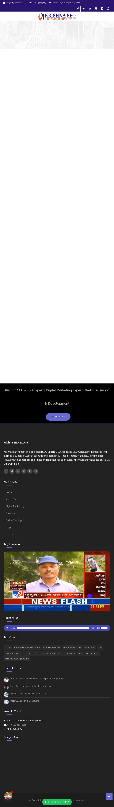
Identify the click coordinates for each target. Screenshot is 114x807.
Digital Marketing (96, 158)
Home (8, 492)
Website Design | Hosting (17, 659)
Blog (8, 527)
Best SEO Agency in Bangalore (93, 236)
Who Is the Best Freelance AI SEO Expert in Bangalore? (36, 679)
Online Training (13, 520)
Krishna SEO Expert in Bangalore (94, 305)
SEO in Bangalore (92, 335)
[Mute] (98, 628)
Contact (9, 534)
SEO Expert (93, 170)
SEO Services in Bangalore (96, 341)
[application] (57, 628)
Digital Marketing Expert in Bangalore (96, 282)
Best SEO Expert (91, 252)
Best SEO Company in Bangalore (93, 244)
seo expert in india (93, 330)
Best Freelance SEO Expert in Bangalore (97, 227)
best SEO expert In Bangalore (92, 259)
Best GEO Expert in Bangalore (24, 701)
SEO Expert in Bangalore (96, 324)
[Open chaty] (8, 795)
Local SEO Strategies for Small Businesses (30, 686)
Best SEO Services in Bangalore (93, 273)
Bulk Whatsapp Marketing (27, 647)
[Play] (7, 628)
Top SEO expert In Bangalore (92, 348)
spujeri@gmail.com (14, 3)
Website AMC (94, 192)
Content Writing (95, 154)
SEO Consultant (100, 184)
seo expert (89, 313)
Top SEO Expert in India (94, 355)
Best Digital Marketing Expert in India (95, 218)
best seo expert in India (95, 267)
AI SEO (91, 142)
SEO (89, 166)
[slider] (53, 628)
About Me (10, 499)
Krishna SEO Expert (12, 129)
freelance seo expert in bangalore (95, 291)
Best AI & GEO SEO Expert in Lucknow (28, 693)
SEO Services (94, 178)
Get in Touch (58, 416)
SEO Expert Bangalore (99, 174)
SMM (90, 188)
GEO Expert (93, 162)
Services (10, 513)
